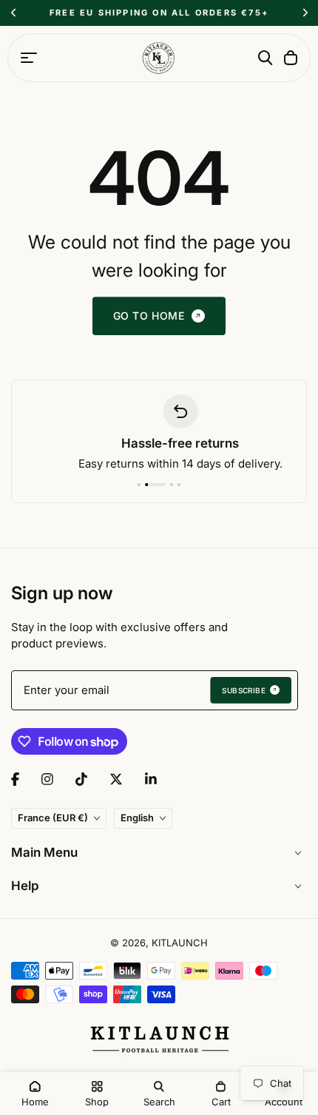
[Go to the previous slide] (13, 13)
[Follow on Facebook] (15, 779)
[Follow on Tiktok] (81, 779)
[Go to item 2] (155, 484)
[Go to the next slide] (305, 13)
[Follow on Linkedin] (151, 779)
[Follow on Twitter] (116, 779)
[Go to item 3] (171, 484)
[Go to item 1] (139, 484)
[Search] (265, 57)
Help (25, 885)
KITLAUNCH (180, 943)
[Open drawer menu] (29, 58)
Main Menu (44, 852)
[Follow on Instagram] (47, 779)
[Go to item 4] (178, 484)
